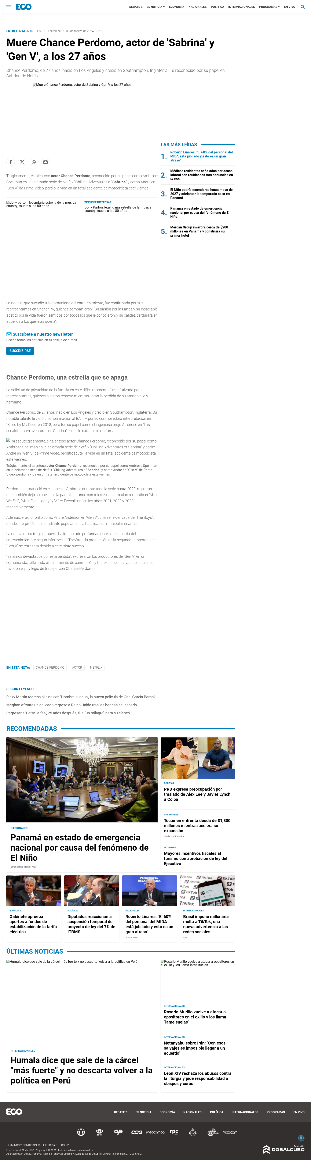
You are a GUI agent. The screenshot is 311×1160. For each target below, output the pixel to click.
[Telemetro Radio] (211, 1136)
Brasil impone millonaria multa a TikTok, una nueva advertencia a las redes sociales (206, 924)
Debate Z (135, 6)
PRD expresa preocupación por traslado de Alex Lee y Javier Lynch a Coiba (197, 794)
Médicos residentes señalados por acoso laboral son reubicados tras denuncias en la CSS (201, 175)
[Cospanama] (137, 1136)
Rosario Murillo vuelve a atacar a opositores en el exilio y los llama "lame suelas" (195, 1017)
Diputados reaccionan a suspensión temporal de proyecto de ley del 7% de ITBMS (91, 924)
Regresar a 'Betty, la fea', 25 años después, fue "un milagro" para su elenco (68, 713)
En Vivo (289, 6)
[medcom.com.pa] (230, 1136)
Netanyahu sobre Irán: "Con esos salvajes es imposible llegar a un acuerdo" (195, 1048)
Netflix (96, 667)
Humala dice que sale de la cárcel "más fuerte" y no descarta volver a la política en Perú (82, 1070)
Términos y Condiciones (23, 1145)
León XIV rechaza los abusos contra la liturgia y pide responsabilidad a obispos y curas (197, 1078)
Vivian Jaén (131, 937)
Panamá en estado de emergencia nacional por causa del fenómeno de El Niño (199, 212)
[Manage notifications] (301, 1138)
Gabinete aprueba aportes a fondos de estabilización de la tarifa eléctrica (33, 924)
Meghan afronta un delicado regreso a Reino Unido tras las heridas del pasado (71, 705)
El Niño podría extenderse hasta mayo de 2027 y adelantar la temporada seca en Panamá (201, 194)
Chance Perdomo (50, 667)
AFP (185, 937)
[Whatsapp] (34, 162)
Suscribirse (20, 351)
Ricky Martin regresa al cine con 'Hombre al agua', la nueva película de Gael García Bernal (80, 697)
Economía (176, 6)
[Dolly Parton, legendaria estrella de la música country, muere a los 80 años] (43, 206)
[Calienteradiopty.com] (192, 1136)
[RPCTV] (99, 1136)
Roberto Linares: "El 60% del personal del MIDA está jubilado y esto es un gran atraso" (201, 156)
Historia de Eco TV (56, 1145)
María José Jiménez (174, 836)
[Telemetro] (81, 1136)
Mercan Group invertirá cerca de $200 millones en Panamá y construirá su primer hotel (199, 231)
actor (77, 667)
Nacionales (198, 6)
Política (217, 6)
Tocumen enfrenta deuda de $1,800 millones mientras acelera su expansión (197, 825)
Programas (268, 6)
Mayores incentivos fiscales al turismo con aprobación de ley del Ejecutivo (195, 858)
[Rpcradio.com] (174, 1136)
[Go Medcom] (155, 1136)
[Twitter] (22, 162)
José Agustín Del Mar (24, 866)
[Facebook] (10, 162)
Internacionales (241, 6)
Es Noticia (154, 6)
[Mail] (45, 162)
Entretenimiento (50, 31)
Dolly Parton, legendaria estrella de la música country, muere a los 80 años (117, 209)
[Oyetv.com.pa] (118, 1136)
